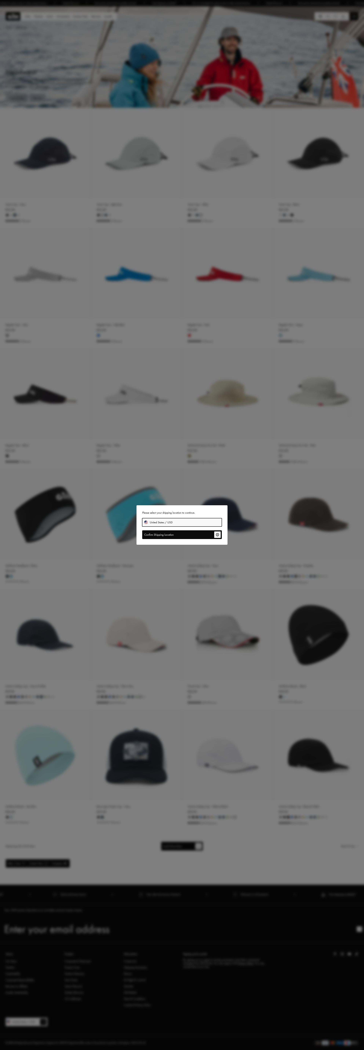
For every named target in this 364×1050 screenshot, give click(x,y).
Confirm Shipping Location (159, 534)
